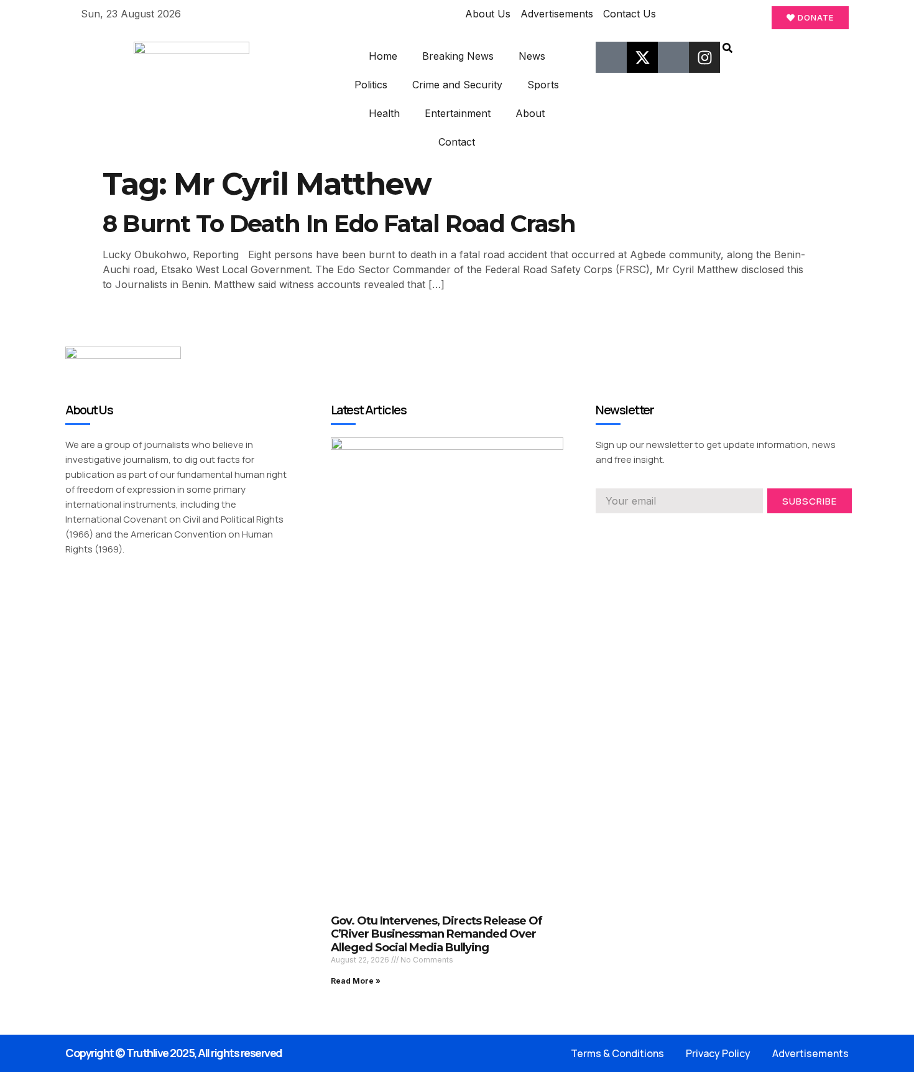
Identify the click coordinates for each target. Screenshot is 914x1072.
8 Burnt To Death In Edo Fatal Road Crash (339, 223)
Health (384, 113)
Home (383, 56)
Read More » (356, 981)
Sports (543, 84)
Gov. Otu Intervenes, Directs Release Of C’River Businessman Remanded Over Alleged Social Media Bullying (436, 934)
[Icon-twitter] (623, 531)
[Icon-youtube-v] (673, 57)
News (532, 56)
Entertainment (458, 113)
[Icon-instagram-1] (645, 531)
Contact (456, 142)
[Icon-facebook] (611, 57)
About (530, 113)
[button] (727, 49)
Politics (370, 84)
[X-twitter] (642, 57)
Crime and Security (457, 84)
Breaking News (458, 56)
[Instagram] (704, 57)
